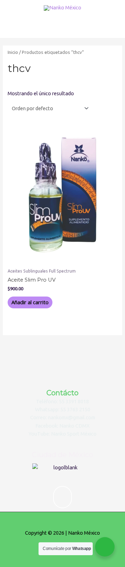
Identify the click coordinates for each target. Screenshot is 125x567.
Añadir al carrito (30, 302)
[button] (62, 497)
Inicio (13, 52)
